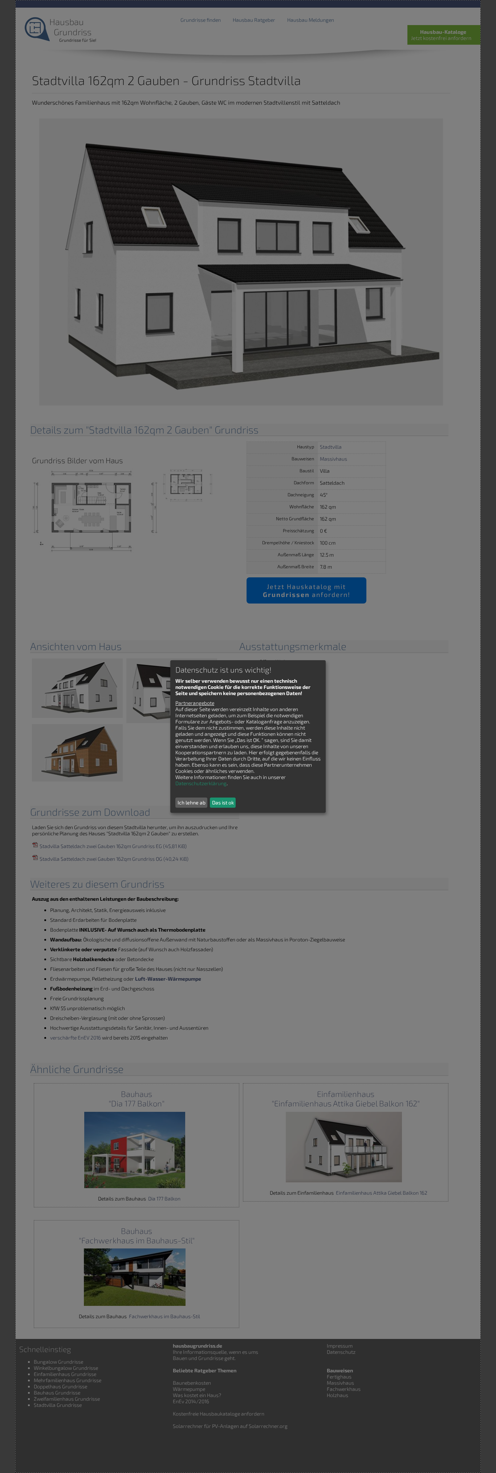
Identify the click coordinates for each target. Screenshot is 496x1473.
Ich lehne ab (192, 802)
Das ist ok (223, 802)
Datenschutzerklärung (201, 783)
